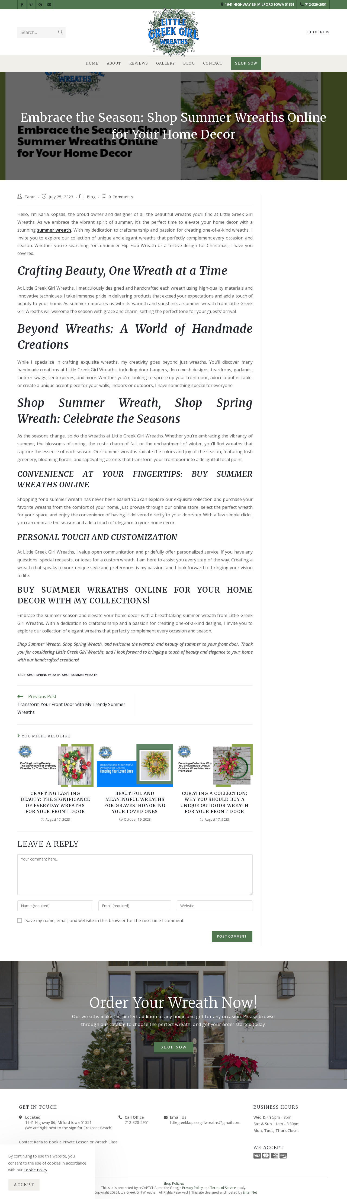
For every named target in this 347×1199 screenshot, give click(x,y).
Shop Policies (173, 1183)
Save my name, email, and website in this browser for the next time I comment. (104, 920)
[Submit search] (60, 32)
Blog (91, 196)
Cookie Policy (35, 1169)
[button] (173, 1048)
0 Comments (121, 196)
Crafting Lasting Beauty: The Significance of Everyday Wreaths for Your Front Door (55, 802)
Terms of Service (223, 1187)
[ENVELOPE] (49, 4)
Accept (24, 1184)
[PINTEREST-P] (31, 4)
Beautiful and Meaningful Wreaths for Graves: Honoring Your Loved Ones (135, 802)
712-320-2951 (316, 4)
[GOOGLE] (40, 4)
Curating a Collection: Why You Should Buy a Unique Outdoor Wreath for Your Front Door (215, 802)
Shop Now (318, 32)
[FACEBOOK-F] (22, 4)
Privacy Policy (192, 1187)
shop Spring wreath (43, 675)
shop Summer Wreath (80, 675)
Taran (30, 196)
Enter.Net (250, 1192)
